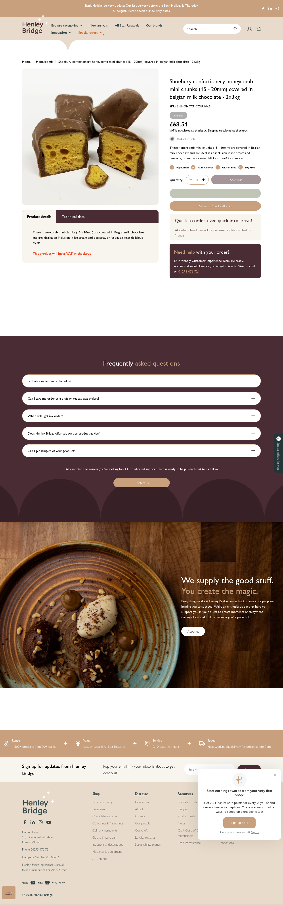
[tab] (39, 216)
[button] (278, 453)
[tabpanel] (90, 243)
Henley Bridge (43, 894)
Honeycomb (44, 61)
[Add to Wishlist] (215, 193)
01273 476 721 (189, 271)
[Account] (249, 29)
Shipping (213, 130)
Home (26, 61)
